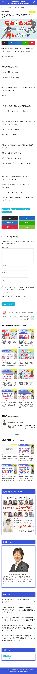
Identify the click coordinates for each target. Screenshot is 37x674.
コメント (5, 247)
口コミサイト (7, 658)
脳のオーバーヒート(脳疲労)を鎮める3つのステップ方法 (17, 601)
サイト (4, 280)
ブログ (28, 209)
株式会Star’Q (7, 656)
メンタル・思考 (7, 212)
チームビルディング (18, 209)
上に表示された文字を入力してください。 (14, 296)
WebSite (18, 434)
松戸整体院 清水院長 (15, 422)
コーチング (6, 209)
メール (4, 272)
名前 (4, 265)
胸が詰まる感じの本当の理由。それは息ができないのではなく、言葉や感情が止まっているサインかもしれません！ (17, 638)
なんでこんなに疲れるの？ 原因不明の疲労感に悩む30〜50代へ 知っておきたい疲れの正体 (17, 619)
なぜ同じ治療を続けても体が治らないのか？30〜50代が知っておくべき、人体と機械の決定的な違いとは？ (17, 610)
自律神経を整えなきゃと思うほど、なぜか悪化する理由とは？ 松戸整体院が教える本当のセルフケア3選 (17, 628)
